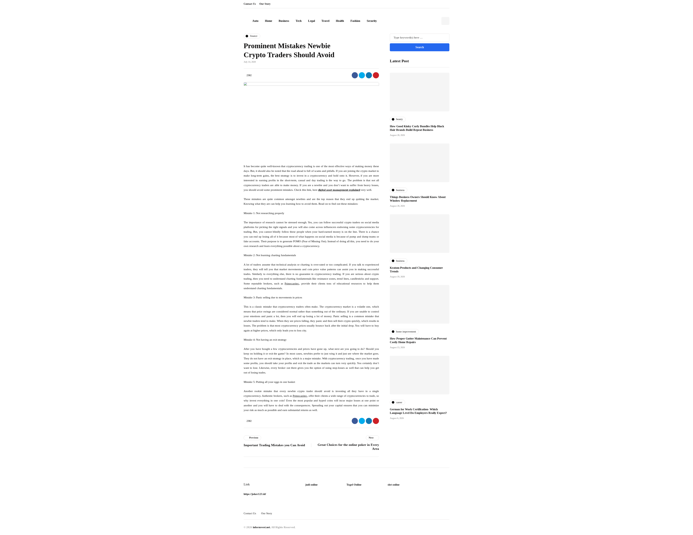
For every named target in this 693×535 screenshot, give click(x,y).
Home (268, 20)
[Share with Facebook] (355, 75)
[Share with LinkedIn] (369, 75)
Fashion (355, 20)
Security (372, 20)
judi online (311, 484)
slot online (394, 484)
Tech (299, 20)
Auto (255, 20)
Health (340, 20)
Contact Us (250, 4)
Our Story (265, 4)
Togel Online (353, 484)
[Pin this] (376, 75)
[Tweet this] (362, 75)
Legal (311, 20)
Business (284, 20)
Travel (325, 20)
